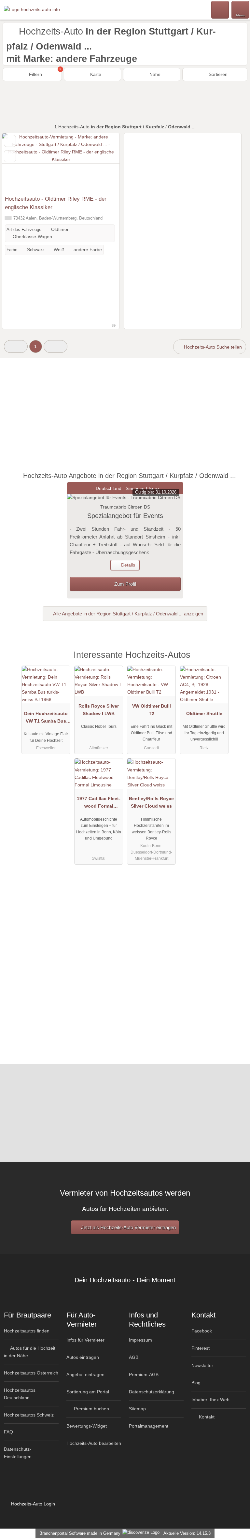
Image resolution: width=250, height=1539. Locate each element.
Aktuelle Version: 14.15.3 (187, 1533)
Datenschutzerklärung (151, 1391)
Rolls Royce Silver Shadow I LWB (98, 709)
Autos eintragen (82, 1357)
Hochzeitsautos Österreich (31, 1372)
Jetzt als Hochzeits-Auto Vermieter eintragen (128, 1227)
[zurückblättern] (18, 162)
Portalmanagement (148, 1426)
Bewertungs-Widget (86, 1426)
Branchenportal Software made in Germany (78, 1533)
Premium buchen (91, 1408)
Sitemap (137, 1408)
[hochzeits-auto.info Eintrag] (237, 662)
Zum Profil (125, 584)
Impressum (140, 1340)
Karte (95, 74)
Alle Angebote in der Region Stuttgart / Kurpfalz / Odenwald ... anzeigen (127, 613)
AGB (133, 1357)
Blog (196, 1382)
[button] (16, 346)
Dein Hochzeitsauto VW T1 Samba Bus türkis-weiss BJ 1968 (46, 718)
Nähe (154, 74)
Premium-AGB (144, 1374)
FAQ (8, 1431)
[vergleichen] (10, 156)
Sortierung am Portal (87, 1391)
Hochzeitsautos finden (26, 1330)
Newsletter (202, 1365)
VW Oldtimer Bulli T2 (151, 709)
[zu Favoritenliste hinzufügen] (10, 141)
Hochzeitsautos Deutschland (19, 1394)
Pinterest (200, 1348)
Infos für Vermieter (85, 1340)
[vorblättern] (103, 162)
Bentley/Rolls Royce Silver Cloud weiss (151, 802)
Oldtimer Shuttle (204, 713)
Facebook (201, 1330)
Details (127, 565)
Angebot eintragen (85, 1374)
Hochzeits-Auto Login (32, 1503)
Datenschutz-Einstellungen (18, 1452)
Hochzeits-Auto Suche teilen (212, 347)
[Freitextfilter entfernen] (220, 9)
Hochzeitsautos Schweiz (29, 1414)
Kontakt (206, 1416)
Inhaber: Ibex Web (210, 1399)
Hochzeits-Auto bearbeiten (93, 1443)
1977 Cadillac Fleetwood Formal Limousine (98, 804)
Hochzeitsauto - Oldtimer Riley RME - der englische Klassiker (55, 202)
